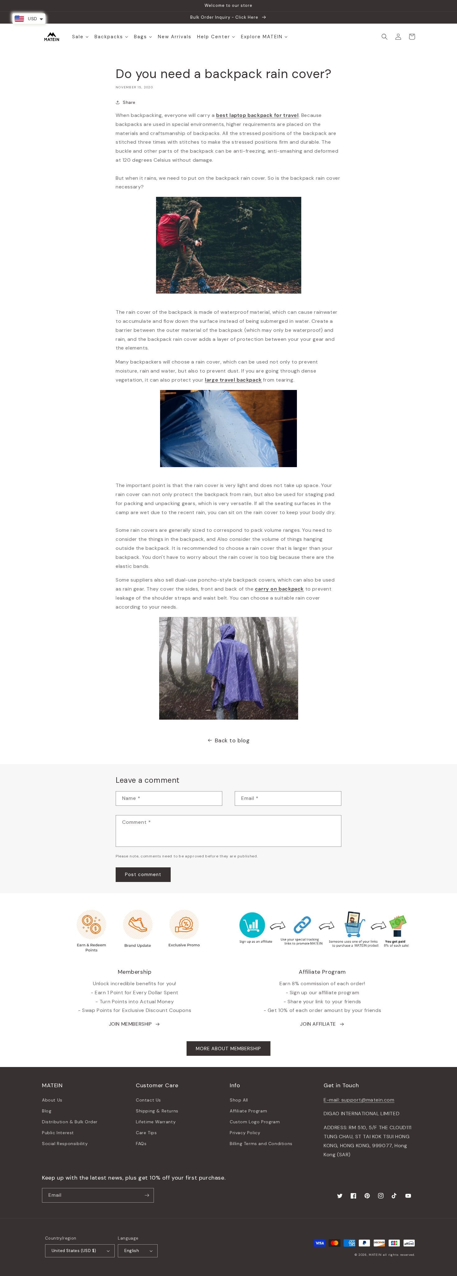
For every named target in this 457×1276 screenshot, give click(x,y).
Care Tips (146, 1132)
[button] (384, 37)
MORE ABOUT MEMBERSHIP (228, 1049)
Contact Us (148, 1100)
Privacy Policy (245, 1132)
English (131, 1250)
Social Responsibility (65, 1143)
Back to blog (232, 740)
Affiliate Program (248, 1111)
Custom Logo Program (255, 1122)
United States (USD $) (74, 1250)
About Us (52, 1100)
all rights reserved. (399, 1255)
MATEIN (375, 1255)
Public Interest (58, 1132)
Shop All (239, 1100)
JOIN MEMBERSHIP (130, 1024)
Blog (46, 1111)
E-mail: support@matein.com (359, 1100)
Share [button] (129, 102)
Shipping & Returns (157, 1111)
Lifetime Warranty (156, 1122)
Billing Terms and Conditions (261, 1143)
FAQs (141, 1143)
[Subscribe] (147, 1195)
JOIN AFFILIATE (318, 1024)
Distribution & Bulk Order (70, 1122)
